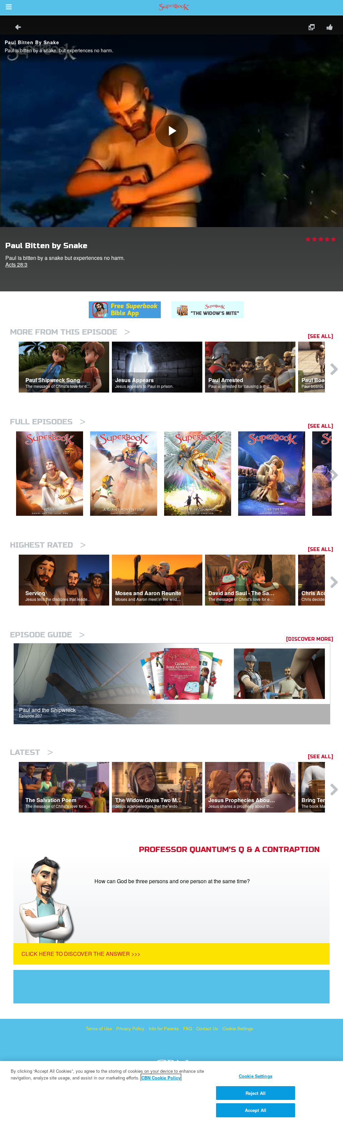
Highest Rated (48, 545)
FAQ (187, 1028)
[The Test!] (275, 473)
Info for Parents (164, 1028)
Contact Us (207, 1028)
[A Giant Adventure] (127, 473)
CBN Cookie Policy (161, 1077)
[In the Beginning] (201, 473)
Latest (31, 752)
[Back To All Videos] (15, 27)
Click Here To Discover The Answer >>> (80, 954)
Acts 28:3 (16, 264)
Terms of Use (99, 1028)
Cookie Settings (237, 1028)
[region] (171, 1092)
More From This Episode (70, 332)
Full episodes (47, 421)
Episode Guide (47, 634)
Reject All (256, 1093)
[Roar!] (53, 473)
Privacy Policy (130, 1028)
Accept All (255, 1110)
